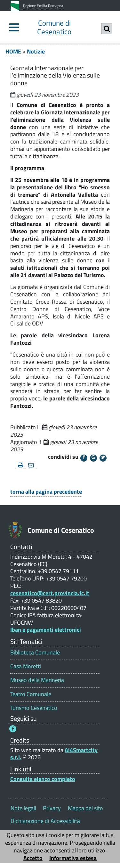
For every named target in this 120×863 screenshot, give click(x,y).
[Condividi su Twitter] (103, 458)
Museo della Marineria (37, 680)
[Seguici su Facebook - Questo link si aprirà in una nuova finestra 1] (12, 728)
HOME (13, 51)
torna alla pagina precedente (46, 491)
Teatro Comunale (30, 694)
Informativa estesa (73, 858)
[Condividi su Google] (93, 458)
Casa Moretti (25, 666)
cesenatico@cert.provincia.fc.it (49, 593)
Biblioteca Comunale (35, 652)
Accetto (33, 858)
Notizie (36, 51)
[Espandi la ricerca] (106, 28)
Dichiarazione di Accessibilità (45, 821)
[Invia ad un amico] (31, 465)
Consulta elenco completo (42, 779)
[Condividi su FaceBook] (83, 458)
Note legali (23, 808)
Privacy (52, 808)
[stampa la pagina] (20, 465)
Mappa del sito (85, 808)
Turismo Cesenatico (33, 707)
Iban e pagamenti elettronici (45, 629)
